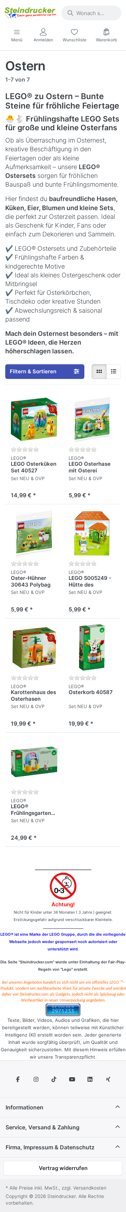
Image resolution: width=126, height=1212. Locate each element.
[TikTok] (54, 1079)
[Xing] (108, 1079)
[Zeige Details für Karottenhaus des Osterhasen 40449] (34, 647)
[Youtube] (72, 1079)
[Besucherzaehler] (63, 1009)
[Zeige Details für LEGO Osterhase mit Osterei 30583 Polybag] (92, 419)
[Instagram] (36, 1079)
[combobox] (91, 13)
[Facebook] (18, 1079)
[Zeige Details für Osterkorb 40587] (92, 647)
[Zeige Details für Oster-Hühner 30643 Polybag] (34, 533)
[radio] (99, 371)
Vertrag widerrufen (63, 1168)
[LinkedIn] (90, 1079)
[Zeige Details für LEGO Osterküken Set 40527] (34, 419)
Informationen (24, 1107)
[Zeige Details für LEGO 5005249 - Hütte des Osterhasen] (92, 533)
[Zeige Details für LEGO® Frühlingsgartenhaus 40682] (34, 761)
